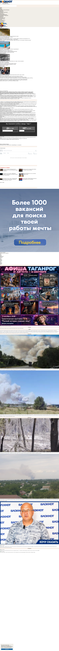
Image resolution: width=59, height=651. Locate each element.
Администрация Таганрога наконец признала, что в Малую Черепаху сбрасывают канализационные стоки (15, 38)
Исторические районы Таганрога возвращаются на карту (8, 64)
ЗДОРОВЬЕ (1, 10)
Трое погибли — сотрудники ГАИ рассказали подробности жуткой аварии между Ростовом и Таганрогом (41, 414)
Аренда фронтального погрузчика (4, 453)
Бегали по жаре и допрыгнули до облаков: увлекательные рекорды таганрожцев (11, 76)
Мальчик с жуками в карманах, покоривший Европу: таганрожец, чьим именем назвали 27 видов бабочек (38, 331)
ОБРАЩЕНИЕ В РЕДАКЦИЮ (4, 15)
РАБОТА (5, 23)
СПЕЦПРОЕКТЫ (2, 18)
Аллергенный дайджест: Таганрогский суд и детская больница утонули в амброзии (37, 546)
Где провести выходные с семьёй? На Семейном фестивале (8, 51)
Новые (1, 153)
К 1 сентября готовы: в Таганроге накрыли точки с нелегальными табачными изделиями (19, 453)
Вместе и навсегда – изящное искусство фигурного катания (8, 416)
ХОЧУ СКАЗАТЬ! (2, 21)
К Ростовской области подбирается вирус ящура (7, 139)
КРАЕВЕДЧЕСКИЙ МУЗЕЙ (4, 12)
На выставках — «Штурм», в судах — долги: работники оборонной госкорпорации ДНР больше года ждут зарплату (14, 546)
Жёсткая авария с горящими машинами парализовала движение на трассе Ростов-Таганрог (27, 415)
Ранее (8, 153)
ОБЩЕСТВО (2, 16)
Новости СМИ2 (2, 182)
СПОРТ (1, 19)
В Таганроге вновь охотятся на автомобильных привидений (31, 452)
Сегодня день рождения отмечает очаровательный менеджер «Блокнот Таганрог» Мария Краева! (12, 328)
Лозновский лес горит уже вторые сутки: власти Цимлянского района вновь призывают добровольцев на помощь (14, 414)
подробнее (7, 253)
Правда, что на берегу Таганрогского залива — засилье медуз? (9, 39)
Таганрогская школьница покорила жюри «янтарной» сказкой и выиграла (9, 330)
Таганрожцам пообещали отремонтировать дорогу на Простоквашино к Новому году (49, 415)
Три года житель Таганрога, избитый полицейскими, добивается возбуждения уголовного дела (12, 544)
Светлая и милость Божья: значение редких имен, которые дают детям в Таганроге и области (29, 330)
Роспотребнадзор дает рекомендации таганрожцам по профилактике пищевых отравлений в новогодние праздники (16, 137)
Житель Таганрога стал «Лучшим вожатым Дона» (35, 453)
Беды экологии (2, 28)
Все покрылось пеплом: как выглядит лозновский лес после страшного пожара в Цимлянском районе (12, 452)
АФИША (1, 9)
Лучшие (4, 153)
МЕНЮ (1, 7)
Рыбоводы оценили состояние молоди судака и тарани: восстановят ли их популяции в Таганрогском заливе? (15, 40)
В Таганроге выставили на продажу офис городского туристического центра (48, 452)
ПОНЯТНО (7, 649)
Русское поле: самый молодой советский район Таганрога (8, 63)
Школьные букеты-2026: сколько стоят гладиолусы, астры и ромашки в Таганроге (16, 331)
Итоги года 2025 (2, 66)
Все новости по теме (3, 37)
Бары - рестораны (4, 26)
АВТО (1, 8)
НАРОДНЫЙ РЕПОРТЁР (3, 14)
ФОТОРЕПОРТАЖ (2, 20)
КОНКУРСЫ (1, 11)
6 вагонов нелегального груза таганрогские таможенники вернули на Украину (11, 138)
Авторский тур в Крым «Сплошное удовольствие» (7, 52)
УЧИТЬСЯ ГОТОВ (4, 24)
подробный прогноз (2, 253)
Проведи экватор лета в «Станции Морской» (6, 50)
